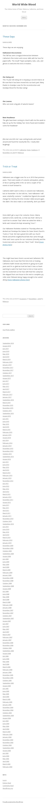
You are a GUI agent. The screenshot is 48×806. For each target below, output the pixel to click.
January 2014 (7, 446)
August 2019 (7, 346)
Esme (29, 150)
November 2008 (8, 581)
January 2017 (7, 397)
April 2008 (6, 600)
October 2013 (7, 454)
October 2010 (7, 521)
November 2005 (8, 678)
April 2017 (6, 389)
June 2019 (6, 351)
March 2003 (6, 764)
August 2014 (7, 438)
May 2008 (6, 597)
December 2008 (8, 578)
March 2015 (6, 430)
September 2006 (8, 651)
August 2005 (7, 686)
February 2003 (7, 767)
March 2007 (6, 635)
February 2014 (7, 443)
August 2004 (7, 718)
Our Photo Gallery (9, 330)
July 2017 (5, 381)
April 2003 (6, 761)
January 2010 (7, 543)
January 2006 (7, 672)
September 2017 (8, 376)
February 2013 (7, 475)
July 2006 (5, 656)
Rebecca (21, 153)
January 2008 (7, 608)
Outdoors (34, 150)
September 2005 (8, 683)
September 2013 (8, 457)
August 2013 (7, 459)
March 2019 (6, 359)
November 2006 (8, 645)
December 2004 (8, 707)
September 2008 (8, 586)
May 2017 (6, 386)
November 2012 (8, 481)
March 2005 (6, 699)
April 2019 (6, 357)
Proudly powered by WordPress (13, 802)
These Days (9, 36)
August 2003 (7, 751)
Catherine (23, 150)
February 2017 (7, 395)
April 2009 (6, 567)
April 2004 (6, 729)
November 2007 (8, 613)
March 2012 (6, 494)
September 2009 (8, 554)
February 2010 (7, 540)
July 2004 (5, 721)
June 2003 (6, 756)
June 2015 (6, 421)
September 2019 (8, 343)
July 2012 (5, 484)
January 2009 (7, 575)
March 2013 (6, 473)
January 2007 (7, 640)
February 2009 (7, 573)
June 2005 (6, 691)
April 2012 (6, 492)
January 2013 (7, 478)
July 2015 (5, 419)
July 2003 (5, 753)
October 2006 (7, 648)
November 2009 (8, 548)
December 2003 (8, 740)
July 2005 (5, 689)
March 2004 (6, 732)
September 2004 (8, 716)
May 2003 (6, 759)
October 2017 (7, 373)
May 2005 (6, 694)
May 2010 (6, 532)
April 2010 (6, 535)
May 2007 (6, 629)
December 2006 (8, 643)
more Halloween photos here (18, 280)
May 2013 (6, 467)
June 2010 (6, 529)
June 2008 (6, 594)
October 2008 (7, 583)
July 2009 (5, 559)
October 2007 (7, 616)
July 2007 (5, 624)
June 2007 (6, 626)
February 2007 (7, 637)
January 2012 (7, 497)
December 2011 (8, 500)
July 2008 (5, 591)
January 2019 (7, 365)
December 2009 (8, 546)
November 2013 (8, 451)
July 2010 (5, 527)
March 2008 (6, 602)
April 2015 (6, 427)
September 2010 (8, 524)
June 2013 (6, 465)
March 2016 (6, 403)
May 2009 (6, 564)
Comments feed (8, 786)
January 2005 (7, 705)
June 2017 (6, 384)
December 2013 (8, 448)
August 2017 (7, 378)
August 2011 (7, 502)
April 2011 (6, 510)
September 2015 (8, 413)
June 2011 (6, 505)
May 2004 (6, 726)
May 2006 (6, 662)
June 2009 (6, 562)
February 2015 (7, 432)
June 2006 (6, 659)
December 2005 (8, 675)
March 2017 (6, 392)
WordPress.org (8, 788)
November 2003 (8, 742)
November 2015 (8, 408)
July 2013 (5, 462)
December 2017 (8, 368)
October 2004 (7, 713)
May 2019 (6, 354)
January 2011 (7, 516)
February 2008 (7, 605)
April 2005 (6, 697)
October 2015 (7, 411)
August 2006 (7, 653)
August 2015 (7, 416)
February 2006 (7, 670)
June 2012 (6, 486)
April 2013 (6, 470)
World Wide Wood (24, 4)
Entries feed (7, 783)
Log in (5, 780)
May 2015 (6, 424)
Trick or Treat (10, 166)
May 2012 (6, 489)
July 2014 (5, 440)
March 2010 (6, 537)
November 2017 (8, 370)
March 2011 (6, 513)
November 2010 (8, 519)
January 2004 (7, 737)
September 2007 (8, 618)
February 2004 (7, 734)
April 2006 (6, 664)
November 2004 (8, 710)
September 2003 (8, 748)
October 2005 (7, 680)
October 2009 (7, 551)
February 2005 (7, 702)
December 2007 (8, 610)
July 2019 (5, 349)
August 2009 (7, 556)
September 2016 (8, 400)
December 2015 (8, 405)
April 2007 (6, 632)
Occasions (23, 299)
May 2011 (6, 508)
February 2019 (7, 362)
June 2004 (6, 724)
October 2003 (7, 745)
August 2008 (7, 589)
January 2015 (7, 435)
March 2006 (6, 667)
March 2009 (6, 570)
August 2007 (7, 621)
